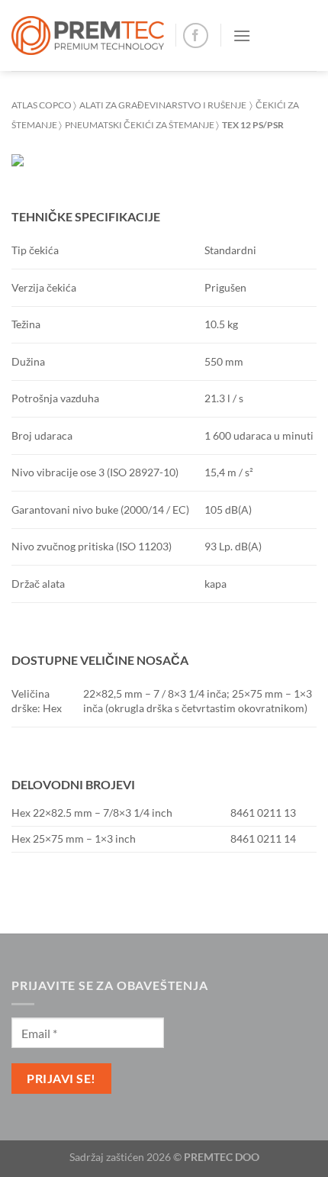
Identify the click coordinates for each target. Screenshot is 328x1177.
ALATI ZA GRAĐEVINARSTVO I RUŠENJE (162, 105)
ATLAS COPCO (41, 105)
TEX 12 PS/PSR (251, 125)
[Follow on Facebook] (195, 35)
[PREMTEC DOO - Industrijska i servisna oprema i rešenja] (87, 35)
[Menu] (242, 35)
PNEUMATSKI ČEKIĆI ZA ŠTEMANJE (138, 125)
